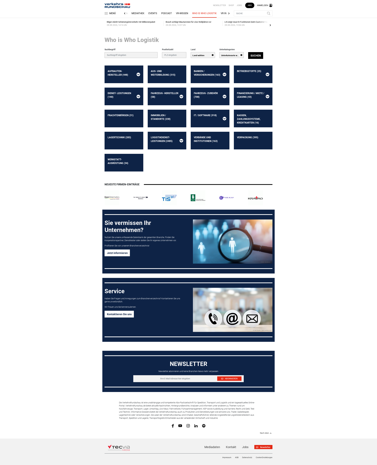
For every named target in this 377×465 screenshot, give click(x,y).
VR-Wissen (182, 13)
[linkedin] (196, 425)
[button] (138, 74)
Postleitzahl (167, 49)
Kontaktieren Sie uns (119, 314)
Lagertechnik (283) (119, 137)
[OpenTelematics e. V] (112, 198)
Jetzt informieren (117, 253)
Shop (231, 5)
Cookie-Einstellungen (264, 457)
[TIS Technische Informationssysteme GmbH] (169, 198)
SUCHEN (255, 55)
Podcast (166, 13)
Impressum (226, 457)
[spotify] (203, 425)
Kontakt (231, 447)
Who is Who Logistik (204, 13)
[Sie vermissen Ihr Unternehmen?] (232, 241)
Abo (250, 5)
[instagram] (188, 425)
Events (152, 13)
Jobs (239, 5)
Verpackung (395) (247, 137)
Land (193, 49)
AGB (236, 457)
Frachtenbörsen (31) (121, 115)
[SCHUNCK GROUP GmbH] (198, 198)
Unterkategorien (227, 49)
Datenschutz (247, 457)
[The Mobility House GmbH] (140, 198)
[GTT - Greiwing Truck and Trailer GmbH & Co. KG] (226, 198)
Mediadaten (212, 447)
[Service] (232, 310)
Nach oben (264, 433)
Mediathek (138, 13)
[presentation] (270, 25)
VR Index (226, 13)
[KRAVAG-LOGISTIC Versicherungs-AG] (255, 198)
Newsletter (219, 5)
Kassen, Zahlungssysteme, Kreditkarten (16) (249, 119)
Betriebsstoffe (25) (249, 71)
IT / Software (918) (205, 115)
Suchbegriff (110, 49)
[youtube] (180, 425)
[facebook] (173, 426)
